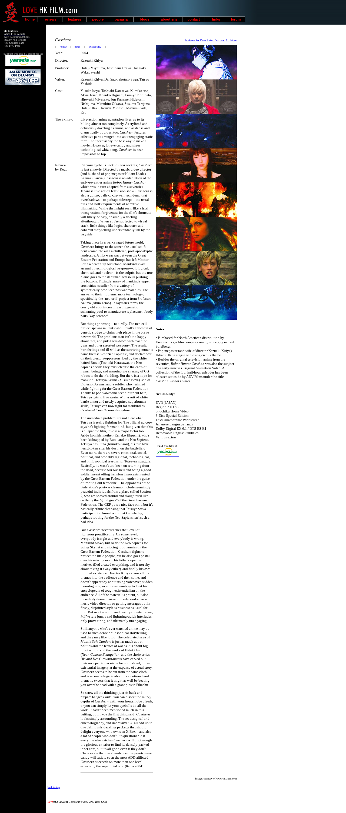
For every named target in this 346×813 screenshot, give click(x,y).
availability (95, 46)
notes (77, 46)
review (63, 46)
